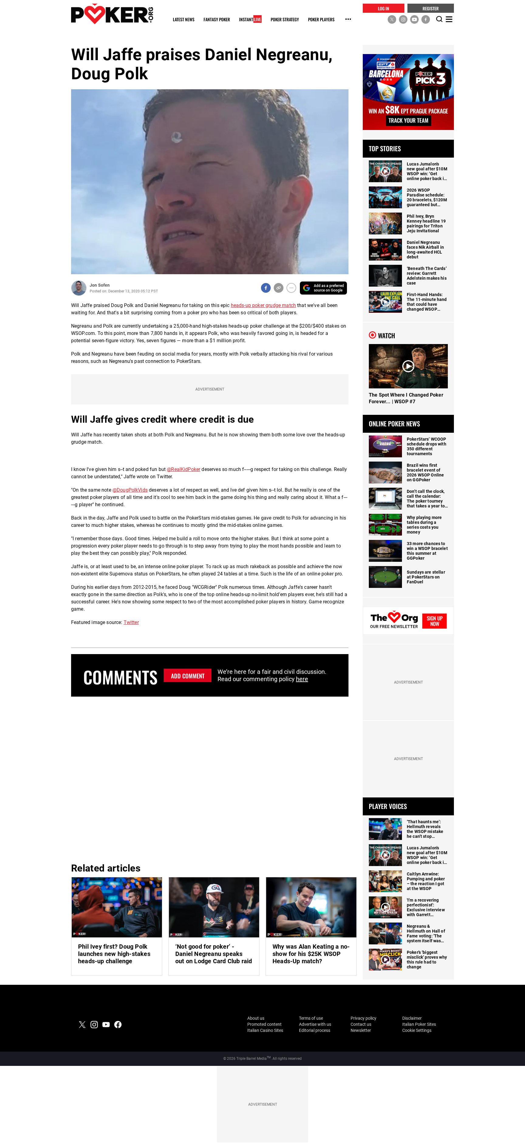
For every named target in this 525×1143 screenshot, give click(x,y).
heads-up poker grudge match (263, 305)
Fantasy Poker (217, 19)
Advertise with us (315, 1024)
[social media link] (392, 19)
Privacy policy (363, 1018)
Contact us (361, 1024)
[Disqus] (209, 779)
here (302, 679)
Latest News (183, 19)
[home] (112, 14)
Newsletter (361, 1030)
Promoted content (264, 1024)
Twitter (131, 622)
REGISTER (431, 8)
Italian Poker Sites (419, 1024)
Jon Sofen (100, 285)
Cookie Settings (416, 1030)
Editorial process (314, 1030)
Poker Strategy (285, 19)
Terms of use (311, 1018)
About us (255, 1018)
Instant (250, 19)
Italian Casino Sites (265, 1030)
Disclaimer (412, 1018)
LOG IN (383, 8)
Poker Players (321, 19)
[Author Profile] (79, 288)
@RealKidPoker (183, 469)
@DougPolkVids (130, 490)
